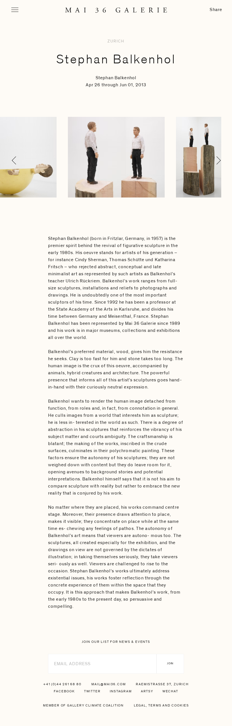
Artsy (147, 691)
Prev (17, 172)
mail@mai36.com (108, 684)
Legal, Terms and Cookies (161, 705)
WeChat (170, 691)
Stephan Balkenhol (116, 59)
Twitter (92, 691)
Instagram (121, 691)
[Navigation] (14, 10)
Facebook (64, 691)
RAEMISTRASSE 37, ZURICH (162, 684)
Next (214, 172)
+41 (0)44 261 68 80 (62, 684)
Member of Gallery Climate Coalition (83, 705)
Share (216, 9)
